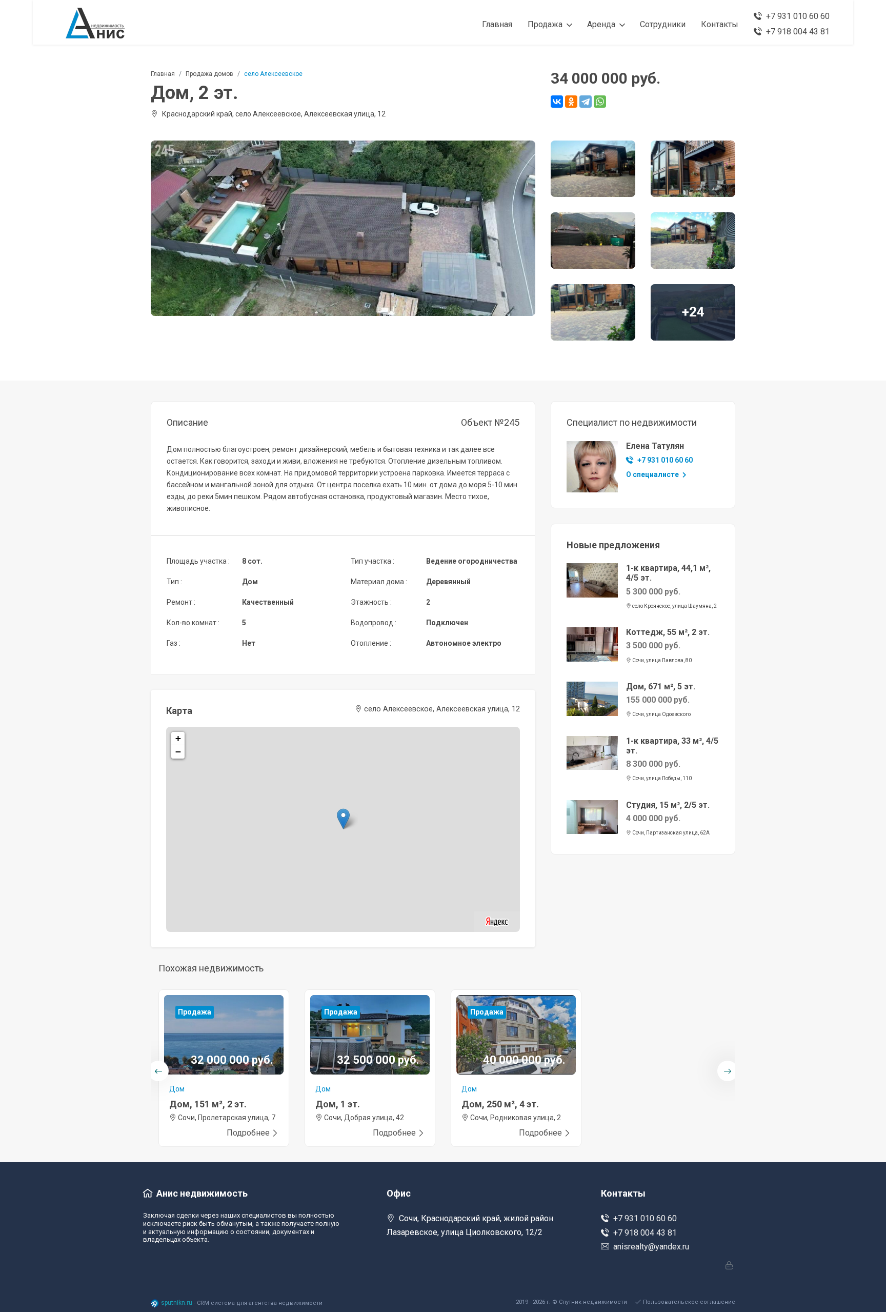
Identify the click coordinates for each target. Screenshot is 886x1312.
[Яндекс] (496, 921)
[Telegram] (585, 101)
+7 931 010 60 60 (665, 460)
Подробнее (248, 1133)
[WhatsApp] (600, 101)
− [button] (178, 751)
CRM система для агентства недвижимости (260, 1303)
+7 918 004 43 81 (645, 1233)
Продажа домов (209, 73)
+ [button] (178, 738)
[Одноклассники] (571, 101)
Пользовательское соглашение (689, 1302)
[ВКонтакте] (557, 101)
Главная (163, 73)
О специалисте (653, 474)
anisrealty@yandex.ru (651, 1246)
